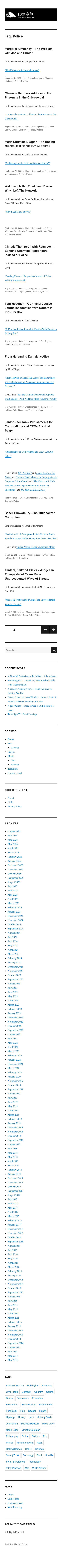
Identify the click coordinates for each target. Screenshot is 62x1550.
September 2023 (15, 979)
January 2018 (14, 1173)
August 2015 (14, 1296)
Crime (43, 497)
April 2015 (13, 1313)
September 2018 (15, 1140)
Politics (24, 81)
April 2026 (13, 848)
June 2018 (13, 1152)
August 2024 (14, 932)
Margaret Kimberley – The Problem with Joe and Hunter (29, 51)
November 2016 (15, 1233)
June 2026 (13, 839)
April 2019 (13, 1110)
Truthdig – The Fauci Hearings (22, 714)
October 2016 (14, 1237)
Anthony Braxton (15, 1385)
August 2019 (14, 1093)
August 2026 (14, 831)
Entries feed (13, 1498)
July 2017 (12, 1199)
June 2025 (13, 890)
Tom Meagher (24, 344)
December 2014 (15, 1330)
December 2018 (15, 1127)
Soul (39, 1455)
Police (17, 81)
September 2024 (15, 928)
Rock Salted (10, 1544)
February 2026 (15, 856)
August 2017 (14, 1195)
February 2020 (15, 1072)
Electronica (12, 1404)
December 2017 (15, 1178)
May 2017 (13, 1207)
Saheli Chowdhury (20, 557)
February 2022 (15, 1055)
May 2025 (13, 894)
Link (25, 77)
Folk (22, 1411)
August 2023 (14, 983)
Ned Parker (17, 615)
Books (11, 739)
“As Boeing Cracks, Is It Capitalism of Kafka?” (27, 163)
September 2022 (15, 1030)
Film (10, 743)
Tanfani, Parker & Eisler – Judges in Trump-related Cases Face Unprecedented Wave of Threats (29, 574)
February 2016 (15, 1271)
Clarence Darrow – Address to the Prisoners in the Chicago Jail (28, 95)
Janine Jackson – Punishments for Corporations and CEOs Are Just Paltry (29, 426)
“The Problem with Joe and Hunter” (22, 69)
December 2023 (15, 966)
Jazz (31, 1417)
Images (11, 751)
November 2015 (15, 1283)
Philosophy (12, 1436)
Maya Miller (10, 234)
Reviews (15, 747)
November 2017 (15, 1182)
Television (13, 768)
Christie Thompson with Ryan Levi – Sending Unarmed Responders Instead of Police (30, 250)
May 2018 (13, 1156)
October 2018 (14, 1135)
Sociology (28, 1455)
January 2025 (14, 911)
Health (39, 231)
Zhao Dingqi (38, 409)
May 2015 (13, 1309)
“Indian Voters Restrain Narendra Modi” (35, 546)
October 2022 (14, 1025)
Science (39, 1449)
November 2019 (15, 1080)
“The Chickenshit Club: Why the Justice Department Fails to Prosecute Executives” (30, 485)
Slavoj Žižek (12, 1455)
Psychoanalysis (25, 1442)
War (30, 409)
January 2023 (14, 1013)
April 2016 (13, 1262)
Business (47, 1385)
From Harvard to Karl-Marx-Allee (27, 356)
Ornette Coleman (31, 1430)
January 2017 (14, 1224)
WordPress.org (15, 1507)
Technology (34, 1461)
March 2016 (13, 1266)
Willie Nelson (39, 1468)
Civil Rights (20, 291)
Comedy (26, 1392)
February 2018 (15, 1169)
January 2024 (14, 962)
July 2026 (12, 835)
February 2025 (15, 907)
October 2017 (14, 1186)
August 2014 (14, 1347)
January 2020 (14, 1076)
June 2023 (13, 992)
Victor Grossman (19, 409)
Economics (24, 129)
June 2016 (13, 1254)
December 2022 (15, 1017)
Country (38, 1392)
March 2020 (13, 1068)
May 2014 (13, 1359)
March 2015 (13, 1317)
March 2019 (13, 1114)
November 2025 (15, 869)
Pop (45, 1436)
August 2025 (14, 882)
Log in (11, 1494)
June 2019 (13, 1101)
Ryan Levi (44, 291)
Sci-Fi (28, 1449)
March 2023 (13, 1004)
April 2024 (13, 949)
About (11, 797)
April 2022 (13, 1046)
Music (11, 756)
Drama (9, 1398)
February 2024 (15, 958)
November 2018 (15, 1131)
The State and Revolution (33, 489)
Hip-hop (10, 1417)
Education (37, 1398)
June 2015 (13, 1304)
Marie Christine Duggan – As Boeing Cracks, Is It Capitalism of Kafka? (30, 144)
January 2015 (14, 1326)
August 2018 (14, 1144)
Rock (39, 1442)
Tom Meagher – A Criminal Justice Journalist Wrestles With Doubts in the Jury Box (29, 308)
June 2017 (13, 1203)
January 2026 (14, 860)
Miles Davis (48, 1423)
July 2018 (12, 1148)
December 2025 (15, 865)
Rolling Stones (14, 1449)
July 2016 (12, 1250)
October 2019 (14, 1085)
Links (10, 802)
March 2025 (13, 903)
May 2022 (13, 1042)
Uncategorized (36, 77)
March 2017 (13, 1216)
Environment (46, 1404)
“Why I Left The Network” (18, 211)
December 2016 (15, 1228)
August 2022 (14, 1034)
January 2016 (14, 1275)
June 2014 (13, 1355)
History (43, 406)
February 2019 (15, 1118)
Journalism (12, 1423)
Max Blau (47, 231)
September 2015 (15, 1292)
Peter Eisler (28, 615)
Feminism (11, 1411)
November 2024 (15, 920)
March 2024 (13, 953)
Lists (13, 760)
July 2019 (12, 1097)
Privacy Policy (15, 806)
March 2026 (13, 852)
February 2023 (15, 1008)
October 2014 (14, 1338)
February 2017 (15, 1220)
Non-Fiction (12, 1430)
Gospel (32, 1411)
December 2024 (15, 915)
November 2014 (15, 1334)
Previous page (45, 633)
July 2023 (12, 987)
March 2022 (13, 1051)
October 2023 (14, 975)
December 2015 (15, 1279)
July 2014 (12, 1351)
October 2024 (14, 924)
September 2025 (15, 877)
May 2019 (13, 1106)
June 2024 (13, 941)
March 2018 (13, 1165)
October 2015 (14, 1288)
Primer (9, 1442)
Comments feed (15, 1502)
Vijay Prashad (13, 1468)
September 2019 (15, 1089)
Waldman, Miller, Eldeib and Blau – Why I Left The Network (28, 188)
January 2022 (14, 1059)
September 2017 (15, 1190)
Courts (15, 129)
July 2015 (12, 1300)
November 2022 (15, 1021)
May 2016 (13, 1258)
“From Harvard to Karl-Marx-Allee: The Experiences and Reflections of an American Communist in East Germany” (30, 382)
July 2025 (12, 886)
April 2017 (13, 1211)
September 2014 (15, 1343)
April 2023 (13, 1000)
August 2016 (14, 1245)
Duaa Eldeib (19, 231)
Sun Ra (49, 1455)
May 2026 (13, 843)
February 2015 (15, 1321)
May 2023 (13, 996)
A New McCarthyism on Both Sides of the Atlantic (32, 676)
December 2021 (15, 1063)
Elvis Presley (29, 1404)
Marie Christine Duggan (15, 174)
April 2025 (13, 898)
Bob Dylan (33, 1385)
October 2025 (14, 873)
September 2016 (15, 1241)
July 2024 (12, 937)
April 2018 (13, 1161)
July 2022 (12, 1038)
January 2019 (14, 1123)
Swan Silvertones (15, 1461)
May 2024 (13, 945)
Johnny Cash (44, 1417)
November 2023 (15, 970)
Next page (53, 633)
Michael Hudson (30, 1423)
